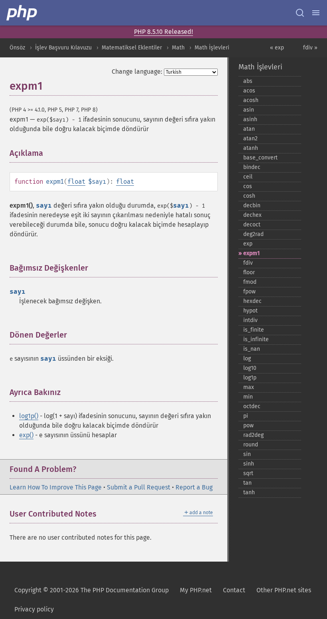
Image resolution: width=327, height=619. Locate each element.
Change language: (137, 71)
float (76, 181)
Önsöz (17, 47)
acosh (250, 100)
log (247, 358)
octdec (251, 406)
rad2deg (253, 435)
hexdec (252, 301)
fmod (249, 282)
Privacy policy (34, 609)
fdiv (248, 262)
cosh (249, 196)
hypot (250, 310)
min (248, 396)
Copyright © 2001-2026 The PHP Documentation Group (91, 590)
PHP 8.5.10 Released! (163, 31)
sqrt (248, 473)
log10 (249, 368)
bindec (251, 167)
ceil (247, 176)
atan (249, 129)
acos (249, 90)
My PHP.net (196, 590)
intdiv (250, 320)
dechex (252, 215)
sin (247, 454)
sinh (248, 463)
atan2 (250, 138)
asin (248, 109)
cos (247, 186)
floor (249, 272)
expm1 (251, 253)
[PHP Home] (22, 13)
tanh (249, 492)
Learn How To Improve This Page (56, 487)
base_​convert (260, 157)
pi (245, 416)
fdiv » (310, 47)
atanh (250, 148)
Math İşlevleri (212, 47)
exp (247, 243)
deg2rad (253, 234)
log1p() (28, 416)
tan (247, 482)
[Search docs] (300, 13)
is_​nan (251, 349)
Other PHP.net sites (283, 590)
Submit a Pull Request (138, 487)
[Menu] (316, 13)
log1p (249, 377)
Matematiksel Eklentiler (132, 47)
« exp (277, 47)
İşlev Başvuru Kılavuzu (63, 47)
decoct (251, 224)
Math (178, 47)
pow (248, 425)
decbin (251, 205)
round (250, 444)
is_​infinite (256, 339)
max (248, 387)
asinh (250, 119)
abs (247, 81)
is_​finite (253, 329)
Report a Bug (194, 487)
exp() (26, 435)
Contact (234, 590)
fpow (249, 291)
